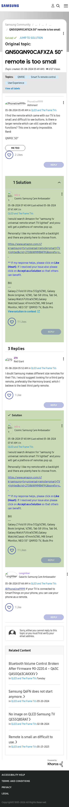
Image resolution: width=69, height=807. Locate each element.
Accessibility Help (13, 774)
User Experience (16, 83)
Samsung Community (17, 24)
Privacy (6, 787)
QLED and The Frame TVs (43, 110)
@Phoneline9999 (15, 588)
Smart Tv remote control (43, 77)
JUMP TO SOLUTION (31, 37)
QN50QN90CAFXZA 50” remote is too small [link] (34, 29)
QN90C (21, 77)
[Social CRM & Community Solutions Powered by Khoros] (55, 763)
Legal (5, 793)
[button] (58, 102)
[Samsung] (10, 5)
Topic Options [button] (58, 33)
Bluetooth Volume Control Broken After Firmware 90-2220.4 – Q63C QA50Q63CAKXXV (34, 669)
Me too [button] (15, 148)
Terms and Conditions (16, 781)
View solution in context (22, 311)
